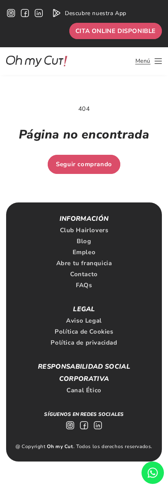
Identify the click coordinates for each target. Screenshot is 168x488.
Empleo (84, 252)
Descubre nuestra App (95, 13)
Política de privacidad (84, 343)
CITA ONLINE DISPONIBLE (115, 31)
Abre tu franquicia (84, 263)
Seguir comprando (84, 164)
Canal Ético (84, 390)
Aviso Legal (84, 321)
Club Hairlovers (84, 230)
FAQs (84, 285)
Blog (84, 241)
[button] (148, 61)
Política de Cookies (84, 332)
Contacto (84, 274)
